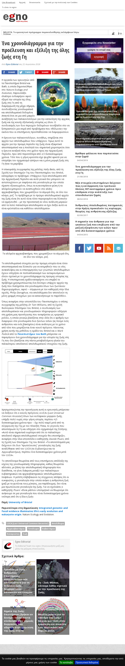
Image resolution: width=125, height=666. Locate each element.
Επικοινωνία (34, 2)
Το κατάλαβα (66, 662)
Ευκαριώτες (13, 534)
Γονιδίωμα (33, 528)
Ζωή (25, 534)
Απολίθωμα (58, 523)
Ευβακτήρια (48, 528)
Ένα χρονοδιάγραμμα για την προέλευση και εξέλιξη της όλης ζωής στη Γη (98, 169)
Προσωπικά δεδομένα (87, 662)
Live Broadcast (8, 2)
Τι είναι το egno (9, 7)
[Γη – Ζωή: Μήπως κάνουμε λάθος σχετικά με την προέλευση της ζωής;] (52, 560)
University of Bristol (20, 502)
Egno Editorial (12, 64)
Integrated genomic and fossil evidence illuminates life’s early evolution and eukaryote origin (35, 511)
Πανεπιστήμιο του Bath (32, 334)
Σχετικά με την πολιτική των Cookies (60, 2)
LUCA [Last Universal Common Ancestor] (28, 523)
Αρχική (22, 2)
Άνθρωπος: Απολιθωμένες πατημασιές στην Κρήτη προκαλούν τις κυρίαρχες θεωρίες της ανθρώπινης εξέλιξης (99, 208)
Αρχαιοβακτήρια (16, 528)
